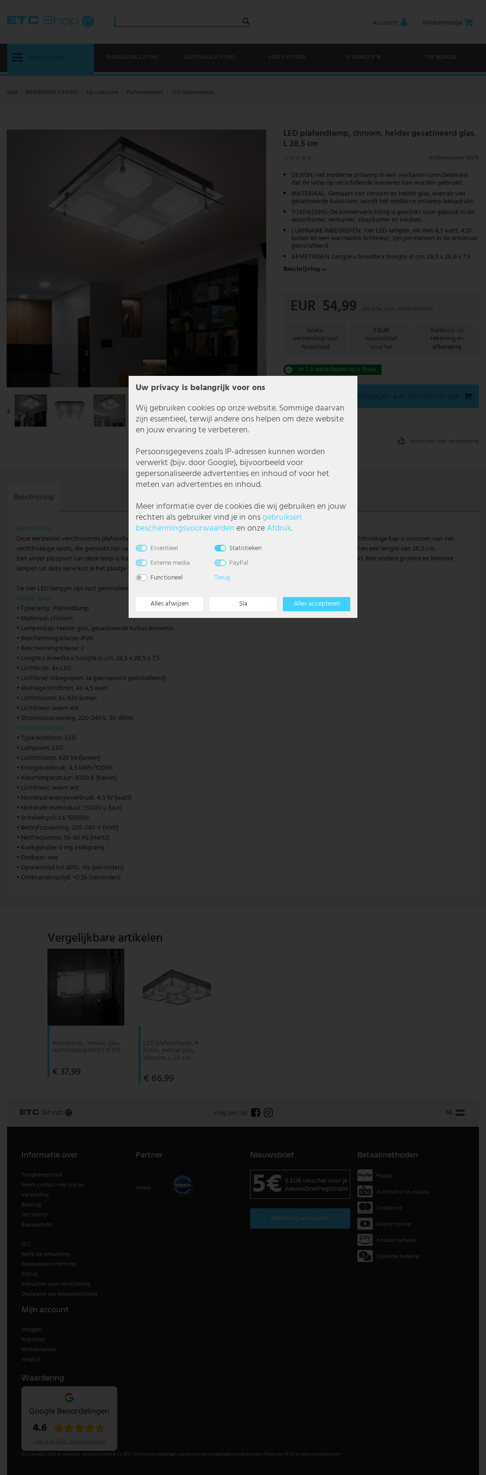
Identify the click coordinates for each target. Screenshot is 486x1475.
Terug (222, 578)
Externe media (170, 563)
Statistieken (245, 548)
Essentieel (164, 548)
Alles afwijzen (169, 603)
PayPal (238, 563)
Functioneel (166, 578)
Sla (243, 603)
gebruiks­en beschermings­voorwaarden (219, 523)
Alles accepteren (317, 603)
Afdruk (279, 528)
